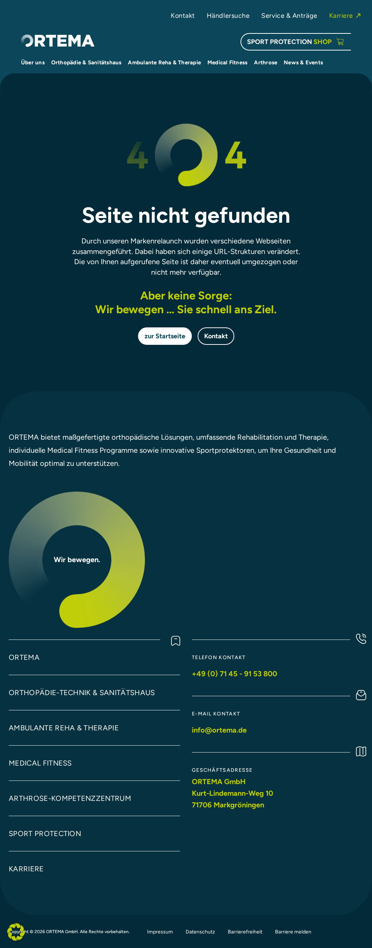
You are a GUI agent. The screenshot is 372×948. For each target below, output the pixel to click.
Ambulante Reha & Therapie (64, 727)
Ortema (24, 657)
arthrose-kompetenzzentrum (70, 798)
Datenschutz (200, 932)
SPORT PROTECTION (289, 41)
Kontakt (183, 15)
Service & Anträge (289, 15)
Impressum (160, 932)
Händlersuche (228, 15)
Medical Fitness (40, 763)
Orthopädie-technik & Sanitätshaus (82, 692)
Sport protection (45, 833)
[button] (16, 932)
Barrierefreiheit (245, 932)
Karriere (341, 15)
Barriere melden (293, 932)
